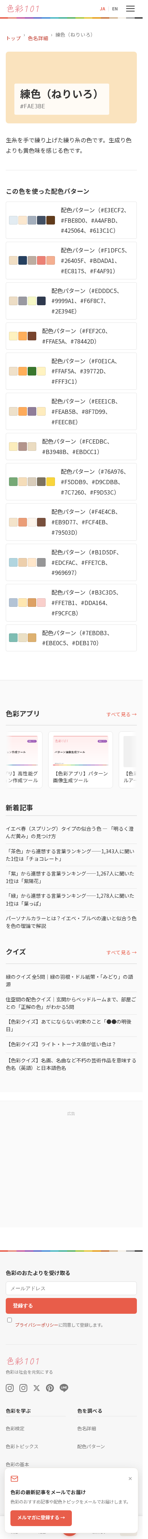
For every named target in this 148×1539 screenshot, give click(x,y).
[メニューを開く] (130, 8)
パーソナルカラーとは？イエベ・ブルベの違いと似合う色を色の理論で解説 (71, 922)
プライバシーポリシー (36, 1325)
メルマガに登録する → (41, 1517)
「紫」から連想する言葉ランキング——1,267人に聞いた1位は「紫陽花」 (70, 877)
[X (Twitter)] (36, 1388)
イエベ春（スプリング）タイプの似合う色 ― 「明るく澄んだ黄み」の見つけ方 (70, 832)
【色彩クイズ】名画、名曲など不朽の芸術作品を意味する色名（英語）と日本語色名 (71, 1064)
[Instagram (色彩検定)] (23, 1388)
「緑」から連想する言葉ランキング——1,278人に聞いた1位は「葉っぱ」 (70, 899)
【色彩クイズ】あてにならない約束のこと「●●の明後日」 (68, 1025)
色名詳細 (38, 38)
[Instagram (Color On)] (10, 1388)
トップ (13, 38)
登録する (23, 1305)
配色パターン (91, 1446)
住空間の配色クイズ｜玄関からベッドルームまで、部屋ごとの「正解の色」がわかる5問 (71, 1003)
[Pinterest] (50, 1388)
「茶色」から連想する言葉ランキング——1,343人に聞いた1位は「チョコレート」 (70, 855)
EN (115, 8)
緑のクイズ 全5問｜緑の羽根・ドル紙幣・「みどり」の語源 (69, 980)
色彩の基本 (17, 1464)
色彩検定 (15, 1428)
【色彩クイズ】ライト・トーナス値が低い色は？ (61, 1044)
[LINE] (64, 1388)
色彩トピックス (22, 1446)
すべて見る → (121, 714)
